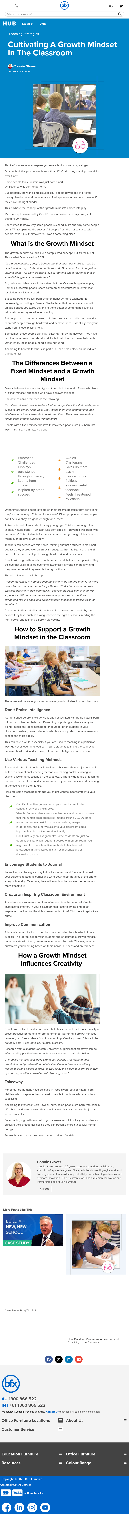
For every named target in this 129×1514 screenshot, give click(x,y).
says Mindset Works (55, 586)
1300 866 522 (23, 1399)
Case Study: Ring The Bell (20, 1310)
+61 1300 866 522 (27, 1405)
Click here (76, 911)
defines (14, 399)
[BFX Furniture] (65, 5)
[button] (60, 1420)
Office (43, 24)
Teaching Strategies (24, 34)
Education (27, 24)
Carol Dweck (47, 214)
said (31, 257)
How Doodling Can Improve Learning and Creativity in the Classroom (93, 1340)
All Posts (44, 1189)
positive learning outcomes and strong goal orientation (55, 1053)
